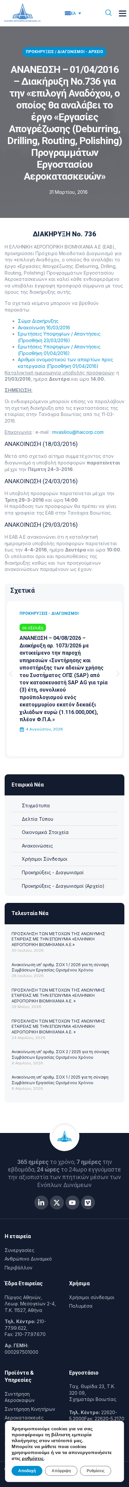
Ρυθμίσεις (96, 1470)
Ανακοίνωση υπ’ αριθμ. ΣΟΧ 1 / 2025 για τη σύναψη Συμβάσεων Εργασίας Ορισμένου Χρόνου (60, 1080)
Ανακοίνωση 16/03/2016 (44, 327)
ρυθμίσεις (33, 1459)
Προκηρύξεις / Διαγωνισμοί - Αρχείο (64, 51)
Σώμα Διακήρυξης (38, 321)
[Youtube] (72, 1202)
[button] (122, 13)
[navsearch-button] (108, 13)
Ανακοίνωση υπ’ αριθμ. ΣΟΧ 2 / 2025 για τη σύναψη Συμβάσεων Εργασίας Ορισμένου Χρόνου (60, 1054)
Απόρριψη (61, 1470)
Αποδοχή (27, 1470)
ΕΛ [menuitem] (73, 13)
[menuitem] (73, 13)
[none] (78, 13)
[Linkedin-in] (41, 1202)
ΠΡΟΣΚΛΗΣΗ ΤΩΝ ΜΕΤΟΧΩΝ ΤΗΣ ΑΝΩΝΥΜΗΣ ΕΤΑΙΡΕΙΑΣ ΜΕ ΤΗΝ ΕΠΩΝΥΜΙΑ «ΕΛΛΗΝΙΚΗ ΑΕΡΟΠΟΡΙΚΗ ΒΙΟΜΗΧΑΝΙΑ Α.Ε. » (58, 996)
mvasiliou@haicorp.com (78, 432)
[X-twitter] (57, 1202)
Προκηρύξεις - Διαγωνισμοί (49, 613)
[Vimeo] (88, 1202)
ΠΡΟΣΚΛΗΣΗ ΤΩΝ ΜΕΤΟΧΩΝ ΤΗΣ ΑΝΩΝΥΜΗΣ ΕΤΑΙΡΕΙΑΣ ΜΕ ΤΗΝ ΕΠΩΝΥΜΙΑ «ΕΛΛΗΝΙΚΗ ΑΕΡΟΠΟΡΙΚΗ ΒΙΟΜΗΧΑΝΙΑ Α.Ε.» (58, 939)
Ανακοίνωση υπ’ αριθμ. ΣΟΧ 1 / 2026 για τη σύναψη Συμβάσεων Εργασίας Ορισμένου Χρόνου (60, 967)
